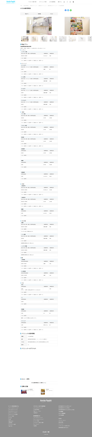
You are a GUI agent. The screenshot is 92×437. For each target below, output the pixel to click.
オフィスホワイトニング (13, 407)
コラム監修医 (61, 411)
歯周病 (35, 425)
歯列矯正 (10, 422)
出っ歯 (10, 417)
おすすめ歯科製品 (52, 1)
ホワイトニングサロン (13, 412)
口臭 (10, 419)
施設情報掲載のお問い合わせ (63, 427)
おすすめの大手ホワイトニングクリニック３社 (66, 409)
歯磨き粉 (35, 412)
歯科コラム (60, 1)
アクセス (51, 13)
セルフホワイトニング (13, 411)
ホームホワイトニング (13, 409)
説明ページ (41, 60)
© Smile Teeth (46, 434)
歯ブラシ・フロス (37, 411)
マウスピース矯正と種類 (38, 422)
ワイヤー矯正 (11, 416)
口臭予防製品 (36, 409)
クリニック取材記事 (62, 413)
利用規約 (60, 418)
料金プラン (27, 13)
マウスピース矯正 (12, 424)
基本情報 (39, 13)
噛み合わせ (11, 421)
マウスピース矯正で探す (32, 1)
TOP (21, 5)
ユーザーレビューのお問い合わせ (64, 425)
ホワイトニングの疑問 (13, 414)
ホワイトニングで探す (43, 1)
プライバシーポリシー (62, 420)
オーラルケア (36, 424)
